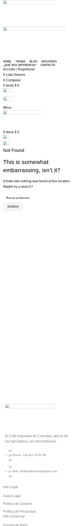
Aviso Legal (12, 496)
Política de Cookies (17, 503)
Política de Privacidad (19, 511)
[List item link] (37, 465)
